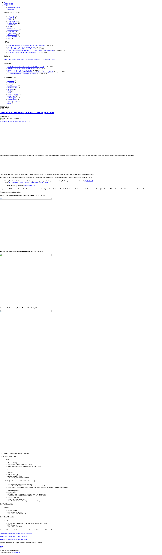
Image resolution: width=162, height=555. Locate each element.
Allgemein (11, 16)
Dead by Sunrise (12, 23)
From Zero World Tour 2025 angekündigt (20, 49)
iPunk (9, 26)
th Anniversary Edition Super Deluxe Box (19, 533)
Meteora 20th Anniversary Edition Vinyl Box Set (14, 536)
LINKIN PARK (8, 4)
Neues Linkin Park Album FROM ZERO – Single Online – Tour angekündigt (31, 50)
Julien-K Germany (13, 30)
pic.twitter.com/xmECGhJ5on (40, 182)
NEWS (6, 2)
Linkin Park (11, 31)
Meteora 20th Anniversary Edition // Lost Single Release (27, 112)
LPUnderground (12, 33)
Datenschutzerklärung (14, 7)
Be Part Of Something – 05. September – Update (22, 52)
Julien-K (10, 28)
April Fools (11, 18)
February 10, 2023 (29, 185)
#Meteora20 (27, 182)
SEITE (6, 5)
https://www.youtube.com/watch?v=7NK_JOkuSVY (16, 121)
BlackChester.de (12, 21)
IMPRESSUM (16, 552)
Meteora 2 (3, 533)
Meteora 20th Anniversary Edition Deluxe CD (13, 539)
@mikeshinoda (88, 181)
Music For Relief (13, 36)
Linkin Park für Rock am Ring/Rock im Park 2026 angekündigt (26, 45)
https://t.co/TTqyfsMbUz (16, 182)
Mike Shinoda (12, 35)
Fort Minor (11, 25)
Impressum (11, 9)
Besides (10, 19)
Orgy (9, 38)
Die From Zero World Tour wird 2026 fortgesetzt (22, 47)
